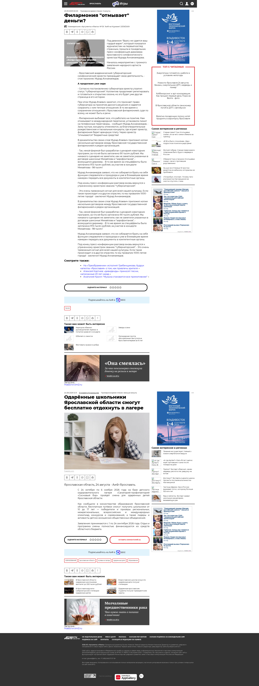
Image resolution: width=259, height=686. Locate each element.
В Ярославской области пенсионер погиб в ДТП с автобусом (173, 106)
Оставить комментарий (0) (129, 540)
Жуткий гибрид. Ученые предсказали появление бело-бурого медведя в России (179, 152)
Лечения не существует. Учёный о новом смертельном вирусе (177, 452)
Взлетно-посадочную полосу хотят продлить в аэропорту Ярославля (173, 117)
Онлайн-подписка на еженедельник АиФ (167, 637)
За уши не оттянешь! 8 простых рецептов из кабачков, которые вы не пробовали (179, 170)
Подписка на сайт (89, 639)
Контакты (104, 639)
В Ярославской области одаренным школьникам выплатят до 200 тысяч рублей (89, 582)
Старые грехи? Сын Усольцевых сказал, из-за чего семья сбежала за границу (178, 134)
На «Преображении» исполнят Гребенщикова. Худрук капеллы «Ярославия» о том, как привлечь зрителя (112, 267)
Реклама (122, 637)
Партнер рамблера (105, 676)
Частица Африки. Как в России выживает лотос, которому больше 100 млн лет (178, 489)
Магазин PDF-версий (137, 637)
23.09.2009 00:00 (71, 11)
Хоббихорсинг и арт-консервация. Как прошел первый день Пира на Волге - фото (173, 96)
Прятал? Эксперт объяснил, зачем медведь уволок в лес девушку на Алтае (177, 471)
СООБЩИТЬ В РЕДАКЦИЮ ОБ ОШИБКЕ (126, 639)
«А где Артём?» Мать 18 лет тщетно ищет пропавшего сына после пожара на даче (177, 462)
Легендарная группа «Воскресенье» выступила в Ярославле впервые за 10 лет (130, 338)
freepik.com (69, 471)
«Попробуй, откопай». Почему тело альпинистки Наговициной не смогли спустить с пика (178, 179)
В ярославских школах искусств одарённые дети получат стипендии (132, 582)
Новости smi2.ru (73, 384)
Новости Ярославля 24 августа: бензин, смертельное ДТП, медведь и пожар (173, 85)
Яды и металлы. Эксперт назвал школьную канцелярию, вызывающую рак (176, 498)
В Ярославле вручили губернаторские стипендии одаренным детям (87, 591)
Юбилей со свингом (84, 336)
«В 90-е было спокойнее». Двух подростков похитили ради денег (177, 142)
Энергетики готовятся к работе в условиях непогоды (173, 74)
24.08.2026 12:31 (70, 393)
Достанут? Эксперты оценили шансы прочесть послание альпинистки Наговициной (179, 480)
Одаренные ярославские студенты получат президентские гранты (132, 591)
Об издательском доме (92, 637)
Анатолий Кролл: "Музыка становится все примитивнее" (115, 276)
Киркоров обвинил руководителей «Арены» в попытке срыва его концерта (88, 330)
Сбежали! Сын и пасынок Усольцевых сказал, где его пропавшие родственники (179, 161)
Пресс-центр (110, 637)
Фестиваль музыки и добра (87, 345)
